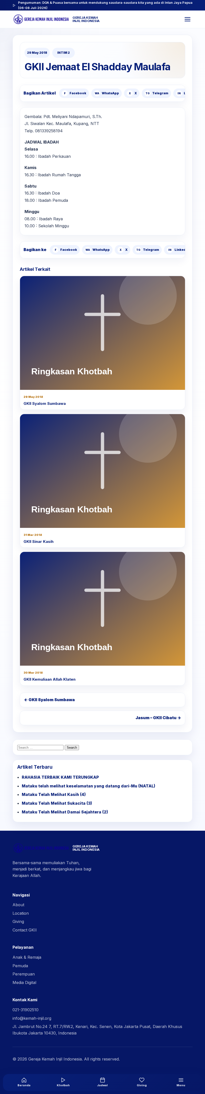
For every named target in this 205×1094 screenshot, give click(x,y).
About (18, 904)
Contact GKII (24, 929)
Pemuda (20, 965)
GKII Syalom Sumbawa (45, 403)
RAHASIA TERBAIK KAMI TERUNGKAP (60, 777)
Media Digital (24, 982)
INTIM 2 (63, 53)
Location (20, 913)
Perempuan (23, 973)
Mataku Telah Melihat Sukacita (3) (57, 803)
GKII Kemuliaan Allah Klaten (50, 679)
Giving (18, 921)
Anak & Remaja (26, 957)
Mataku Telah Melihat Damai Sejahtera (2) (65, 811)
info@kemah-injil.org (31, 1018)
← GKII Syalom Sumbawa (49, 699)
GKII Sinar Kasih (39, 541)
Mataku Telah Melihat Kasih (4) (54, 794)
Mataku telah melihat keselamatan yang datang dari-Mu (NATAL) (88, 785)
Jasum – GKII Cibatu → (158, 717)
